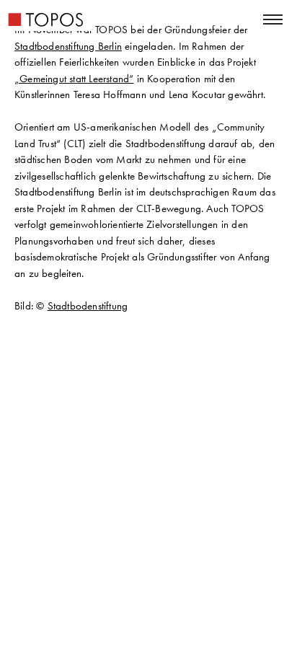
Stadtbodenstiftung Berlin (68, 46)
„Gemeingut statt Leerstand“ (73, 78)
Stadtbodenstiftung (88, 306)
